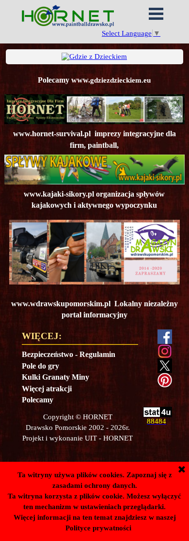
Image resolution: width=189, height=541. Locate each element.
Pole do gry (40, 366)
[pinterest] (165, 380)
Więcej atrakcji (47, 388)
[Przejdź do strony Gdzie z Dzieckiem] (94, 56)
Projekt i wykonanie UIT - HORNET (77, 438)
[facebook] (165, 336)
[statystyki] (157, 413)
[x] (165, 365)
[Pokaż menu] (156, 13)
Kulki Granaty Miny (55, 377)
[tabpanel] (94, 79)
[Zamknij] (182, 470)
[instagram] (165, 351)
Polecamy (37, 400)
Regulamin (97, 354)
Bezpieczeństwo (47, 354)
